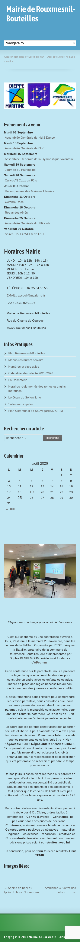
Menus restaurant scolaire (26, 360)
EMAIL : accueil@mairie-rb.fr (26, 295)
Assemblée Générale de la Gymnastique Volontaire (39, 159)
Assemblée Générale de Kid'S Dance (30, 137)
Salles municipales (20, 404)
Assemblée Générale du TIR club (27, 223)
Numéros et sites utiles (23, 366)
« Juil (9, 509)
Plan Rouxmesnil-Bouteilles (26, 353)
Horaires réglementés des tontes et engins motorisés (37, 388)
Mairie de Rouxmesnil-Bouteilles (40, 13)
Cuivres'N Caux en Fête (21, 180)
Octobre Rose (14, 202)
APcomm (40, 662)
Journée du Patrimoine (20, 169)
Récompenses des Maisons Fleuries (29, 191)
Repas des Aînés (16, 212)
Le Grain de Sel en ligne (24, 397)
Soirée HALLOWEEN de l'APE (25, 234)
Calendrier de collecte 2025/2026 (30, 373)
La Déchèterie (17, 380)
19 (31, 492)
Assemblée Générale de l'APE (25, 148)
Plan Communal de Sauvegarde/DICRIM (35, 410)
